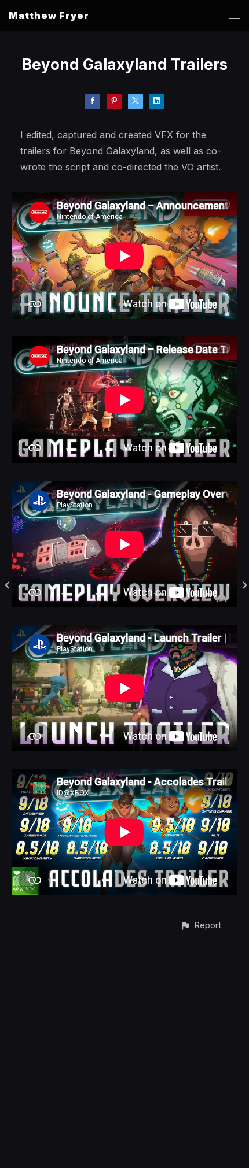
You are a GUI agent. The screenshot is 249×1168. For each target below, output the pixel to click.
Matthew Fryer (49, 15)
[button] (200, 925)
